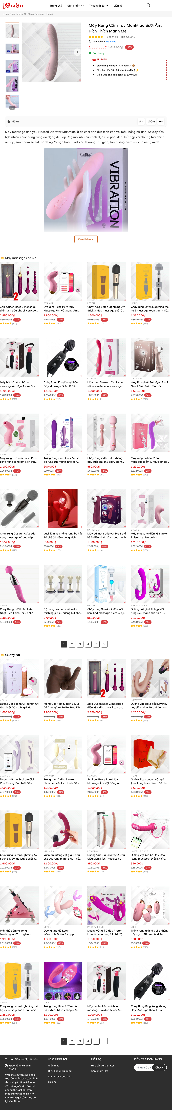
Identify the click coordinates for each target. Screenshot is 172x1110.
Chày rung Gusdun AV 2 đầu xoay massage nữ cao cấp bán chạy (19, 537)
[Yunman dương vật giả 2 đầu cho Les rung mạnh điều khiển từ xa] (63, 829)
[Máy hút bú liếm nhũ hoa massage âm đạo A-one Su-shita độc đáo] (19, 357)
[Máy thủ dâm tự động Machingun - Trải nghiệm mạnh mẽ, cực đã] (19, 905)
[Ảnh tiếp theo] (12, 108)
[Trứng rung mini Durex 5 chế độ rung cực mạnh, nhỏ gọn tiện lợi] (63, 433)
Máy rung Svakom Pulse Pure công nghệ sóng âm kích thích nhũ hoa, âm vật (18, 461)
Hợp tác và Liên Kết (102, 1065)
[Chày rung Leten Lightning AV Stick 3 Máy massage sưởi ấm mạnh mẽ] (106, 281)
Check (159, 1067)
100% (151, 121)
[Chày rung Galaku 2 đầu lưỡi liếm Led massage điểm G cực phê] (106, 584)
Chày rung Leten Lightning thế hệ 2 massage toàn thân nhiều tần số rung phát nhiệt (150, 310)
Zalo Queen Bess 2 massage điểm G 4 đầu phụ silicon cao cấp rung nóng (18, 310)
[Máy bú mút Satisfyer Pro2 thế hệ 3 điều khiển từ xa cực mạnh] (106, 508)
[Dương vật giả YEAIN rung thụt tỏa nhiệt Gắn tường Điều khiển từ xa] (19, 678)
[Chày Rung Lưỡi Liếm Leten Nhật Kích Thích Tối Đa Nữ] (19, 584)
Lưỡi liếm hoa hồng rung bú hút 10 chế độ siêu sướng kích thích (63, 537)
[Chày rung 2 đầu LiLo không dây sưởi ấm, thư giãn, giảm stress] (106, 433)
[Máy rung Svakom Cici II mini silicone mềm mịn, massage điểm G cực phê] (106, 357)
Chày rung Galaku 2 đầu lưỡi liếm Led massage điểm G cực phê (106, 612)
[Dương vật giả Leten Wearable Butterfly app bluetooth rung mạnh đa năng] (63, 905)
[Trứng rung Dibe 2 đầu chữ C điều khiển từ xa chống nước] (63, 981)
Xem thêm (84, 239)
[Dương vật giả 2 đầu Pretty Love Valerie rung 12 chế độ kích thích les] (106, 905)
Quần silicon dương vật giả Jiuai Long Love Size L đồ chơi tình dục (149, 783)
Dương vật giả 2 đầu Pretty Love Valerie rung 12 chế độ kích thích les (104, 934)
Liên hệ (52, 1081)
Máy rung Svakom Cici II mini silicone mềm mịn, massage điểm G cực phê (105, 386)
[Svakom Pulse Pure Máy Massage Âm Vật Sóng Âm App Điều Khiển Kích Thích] (63, 281)
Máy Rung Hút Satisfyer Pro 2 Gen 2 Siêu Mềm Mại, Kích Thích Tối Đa (149, 386)
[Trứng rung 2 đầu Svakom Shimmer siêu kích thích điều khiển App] (63, 754)
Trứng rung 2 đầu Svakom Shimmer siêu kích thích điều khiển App (61, 783)
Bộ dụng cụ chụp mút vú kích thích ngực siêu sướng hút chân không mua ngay (63, 612)
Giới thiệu (53, 1065)
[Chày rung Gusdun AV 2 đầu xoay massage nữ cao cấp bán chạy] (19, 508)
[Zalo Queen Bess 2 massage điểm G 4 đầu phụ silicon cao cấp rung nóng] (19, 281)
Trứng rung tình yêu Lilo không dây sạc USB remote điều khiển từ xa (149, 934)
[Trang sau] (104, 644)
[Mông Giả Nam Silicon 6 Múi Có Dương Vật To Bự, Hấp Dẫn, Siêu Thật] (63, 678)
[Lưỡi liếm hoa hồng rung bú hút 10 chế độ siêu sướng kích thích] (63, 508)
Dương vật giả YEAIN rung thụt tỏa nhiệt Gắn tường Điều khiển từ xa (19, 707)
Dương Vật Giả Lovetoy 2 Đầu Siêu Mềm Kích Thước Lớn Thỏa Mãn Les (106, 858)
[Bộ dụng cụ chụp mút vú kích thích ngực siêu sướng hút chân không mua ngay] (63, 584)
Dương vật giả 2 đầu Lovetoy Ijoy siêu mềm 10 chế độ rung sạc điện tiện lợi (149, 707)
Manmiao (111, 41)
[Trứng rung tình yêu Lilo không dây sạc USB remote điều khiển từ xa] (150, 905)
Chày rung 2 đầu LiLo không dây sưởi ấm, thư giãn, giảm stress (104, 461)
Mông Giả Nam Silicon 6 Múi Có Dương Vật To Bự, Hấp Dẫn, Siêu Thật (63, 707)
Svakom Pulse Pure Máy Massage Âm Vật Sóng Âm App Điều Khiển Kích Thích (61, 310)
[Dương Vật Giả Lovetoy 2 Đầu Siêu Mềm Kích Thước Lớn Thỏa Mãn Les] (106, 829)
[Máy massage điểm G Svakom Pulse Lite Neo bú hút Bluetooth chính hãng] (150, 508)
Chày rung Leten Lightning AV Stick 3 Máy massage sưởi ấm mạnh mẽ (106, 310)
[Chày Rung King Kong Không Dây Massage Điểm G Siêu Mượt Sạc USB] (63, 357)
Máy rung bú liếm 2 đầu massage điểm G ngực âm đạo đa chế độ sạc (150, 461)
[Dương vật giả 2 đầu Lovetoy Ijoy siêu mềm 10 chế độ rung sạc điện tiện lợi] (150, 678)
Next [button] (77, 52)
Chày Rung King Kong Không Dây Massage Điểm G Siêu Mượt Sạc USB (61, 386)
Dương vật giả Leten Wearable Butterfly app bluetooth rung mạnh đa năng (62, 934)
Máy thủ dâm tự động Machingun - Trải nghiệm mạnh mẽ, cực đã (15, 934)
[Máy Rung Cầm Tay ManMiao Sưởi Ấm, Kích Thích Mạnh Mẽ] (51, 52)
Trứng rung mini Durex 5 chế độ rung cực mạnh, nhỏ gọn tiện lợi (61, 461)
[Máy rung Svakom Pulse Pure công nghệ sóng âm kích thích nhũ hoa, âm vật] (19, 433)
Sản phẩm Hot (99, 1070)
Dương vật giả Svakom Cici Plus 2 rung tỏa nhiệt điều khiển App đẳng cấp (17, 783)
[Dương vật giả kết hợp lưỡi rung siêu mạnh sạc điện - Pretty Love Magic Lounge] (150, 584)
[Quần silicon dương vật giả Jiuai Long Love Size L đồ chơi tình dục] (150, 754)
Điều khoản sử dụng (60, 1070)
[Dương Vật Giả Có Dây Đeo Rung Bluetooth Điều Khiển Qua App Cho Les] (150, 829)
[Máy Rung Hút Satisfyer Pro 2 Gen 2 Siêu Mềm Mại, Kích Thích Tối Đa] (150, 357)
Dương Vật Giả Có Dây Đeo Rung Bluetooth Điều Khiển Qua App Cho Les (148, 858)
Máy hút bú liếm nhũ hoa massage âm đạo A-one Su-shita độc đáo (17, 386)
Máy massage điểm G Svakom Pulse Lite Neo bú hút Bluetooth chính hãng (150, 537)
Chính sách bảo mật (59, 1076)
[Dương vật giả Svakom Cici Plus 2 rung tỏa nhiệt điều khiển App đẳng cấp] (19, 754)
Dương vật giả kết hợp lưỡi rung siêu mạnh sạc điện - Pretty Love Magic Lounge (147, 612)
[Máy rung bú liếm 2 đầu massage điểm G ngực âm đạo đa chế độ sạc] (150, 433)
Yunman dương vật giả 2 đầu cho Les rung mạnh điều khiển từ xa (62, 858)
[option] (12, 31)
